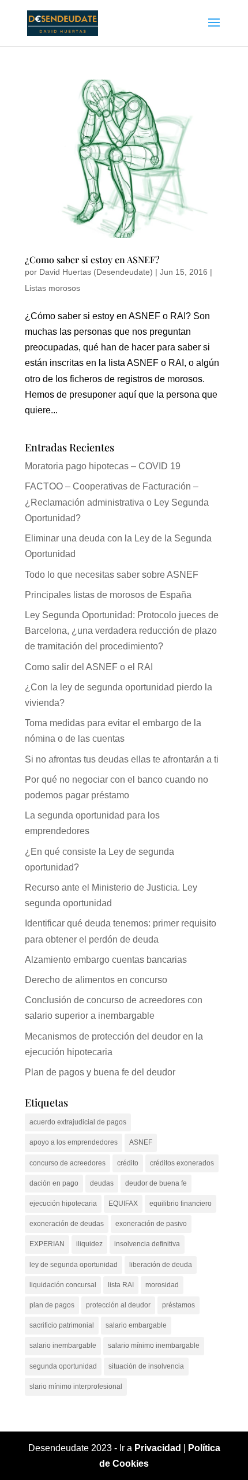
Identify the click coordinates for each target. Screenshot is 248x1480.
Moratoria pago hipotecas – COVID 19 (103, 466)
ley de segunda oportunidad (73, 1265)
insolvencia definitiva (147, 1244)
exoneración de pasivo (151, 1224)
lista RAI (121, 1285)
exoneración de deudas (66, 1224)
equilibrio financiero (180, 1203)
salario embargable (136, 1325)
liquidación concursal (62, 1285)
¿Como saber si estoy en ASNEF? (92, 259)
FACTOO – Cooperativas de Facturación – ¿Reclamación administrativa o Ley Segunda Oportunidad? (117, 501)
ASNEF (140, 1142)
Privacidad (157, 1448)
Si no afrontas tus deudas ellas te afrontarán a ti (122, 759)
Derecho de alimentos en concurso (96, 980)
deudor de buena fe (156, 1183)
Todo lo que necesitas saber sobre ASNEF (111, 575)
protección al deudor (118, 1305)
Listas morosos (52, 288)
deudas (102, 1183)
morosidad (162, 1285)
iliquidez (89, 1244)
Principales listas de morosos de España (108, 595)
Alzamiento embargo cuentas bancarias (106, 960)
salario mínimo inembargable (154, 1345)
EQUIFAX (123, 1203)
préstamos (178, 1305)
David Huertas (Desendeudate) (96, 271)
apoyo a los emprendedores (73, 1142)
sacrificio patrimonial (61, 1325)
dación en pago (53, 1183)
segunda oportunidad (63, 1366)
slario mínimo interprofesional (75, 1386)
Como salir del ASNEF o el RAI (89, 667)
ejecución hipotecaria (63, 1203)
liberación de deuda (160, 1265)
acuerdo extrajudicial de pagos (77, 1122)
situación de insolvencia (146, 1366)
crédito (127, 1163)
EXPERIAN (47, 1244)
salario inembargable (62, 1345)
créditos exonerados (182, 1163)
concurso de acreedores (67, 1163)
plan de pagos (51, 1305)
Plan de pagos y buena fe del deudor (100, 1072)
